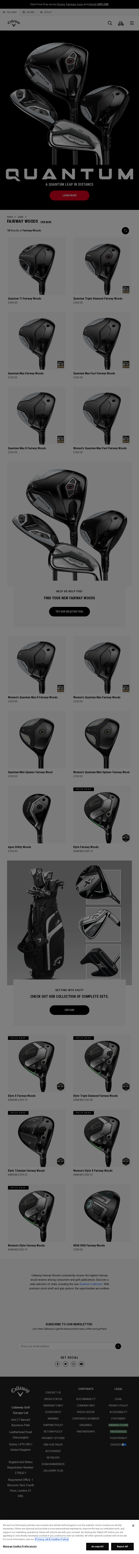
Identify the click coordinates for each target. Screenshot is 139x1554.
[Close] (133, 1526)
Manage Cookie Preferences (20, 1546)
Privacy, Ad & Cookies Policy (51, 1539)
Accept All (97, 1546)
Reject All (122, 1546)
